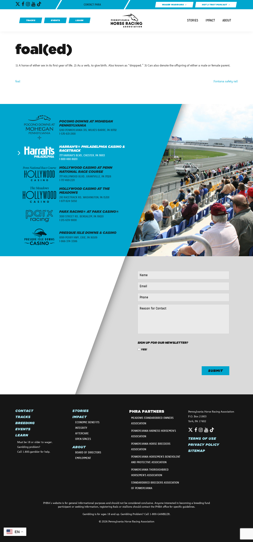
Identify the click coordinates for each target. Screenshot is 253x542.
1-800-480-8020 (68, 159)
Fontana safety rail (226, 81)
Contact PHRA (92, 4)
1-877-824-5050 (68, 201)
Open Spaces (83, 439)
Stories (192, 20)
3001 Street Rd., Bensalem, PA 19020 (81, 216)
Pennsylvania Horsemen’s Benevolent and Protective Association (155, 459)
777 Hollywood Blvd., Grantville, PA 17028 (85, 176)
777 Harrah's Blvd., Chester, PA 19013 (82, 155)
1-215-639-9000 (68, 220)
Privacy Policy (203, 444)
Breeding (25, 423)
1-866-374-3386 (68, 241)
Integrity (81, 428)
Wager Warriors (173, 4)
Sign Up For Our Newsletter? (163, 342)
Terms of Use (202, 438)
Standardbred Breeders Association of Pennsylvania (155, 485)
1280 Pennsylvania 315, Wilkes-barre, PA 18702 (88, 130)
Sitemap (196, 450)
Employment (83, 458)
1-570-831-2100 (67, 134)
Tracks (23, 417)
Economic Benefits (87, 422)
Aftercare (82, 433)
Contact (24, 411)
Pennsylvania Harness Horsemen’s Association (153, 433)
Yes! (144, 349)
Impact (210, 20)
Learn (21, 435)
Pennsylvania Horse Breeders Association (150, 446)
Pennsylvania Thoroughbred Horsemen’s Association (150, 472)
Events (23, 429)
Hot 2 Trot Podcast (214, 4)
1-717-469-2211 (67, 180)
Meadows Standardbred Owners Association (152, 420)
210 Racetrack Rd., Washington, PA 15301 (84, 197)
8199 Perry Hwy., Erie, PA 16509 (78, 237)
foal (17, 81)
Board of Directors (88, 452)
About (226, 20)
